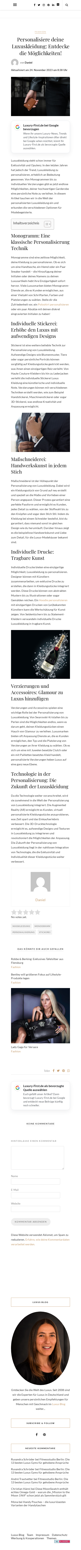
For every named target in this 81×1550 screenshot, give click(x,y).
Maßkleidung (21, 926)
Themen (51, 1538)
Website (15, 1203)
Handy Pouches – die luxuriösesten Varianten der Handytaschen (38, 1503)
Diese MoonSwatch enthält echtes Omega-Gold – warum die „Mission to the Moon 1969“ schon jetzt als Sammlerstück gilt (40, 1492)
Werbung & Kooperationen (27, 1538)
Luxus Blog (58, 1404)
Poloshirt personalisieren (53, 304)
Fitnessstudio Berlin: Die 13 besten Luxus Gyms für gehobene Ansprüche (40, 1461)
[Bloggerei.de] (62, 1542)
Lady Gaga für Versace (24, 1047)
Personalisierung (24, 932)
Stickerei (45, 932)
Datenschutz (59, 1534)
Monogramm (42, 926)
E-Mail (14, 1189)
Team (30, 1534)
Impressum (42, 1534)
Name (14, 1176)
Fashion (40, 32)
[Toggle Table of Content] (45, 224)
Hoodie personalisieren (53, 600)
